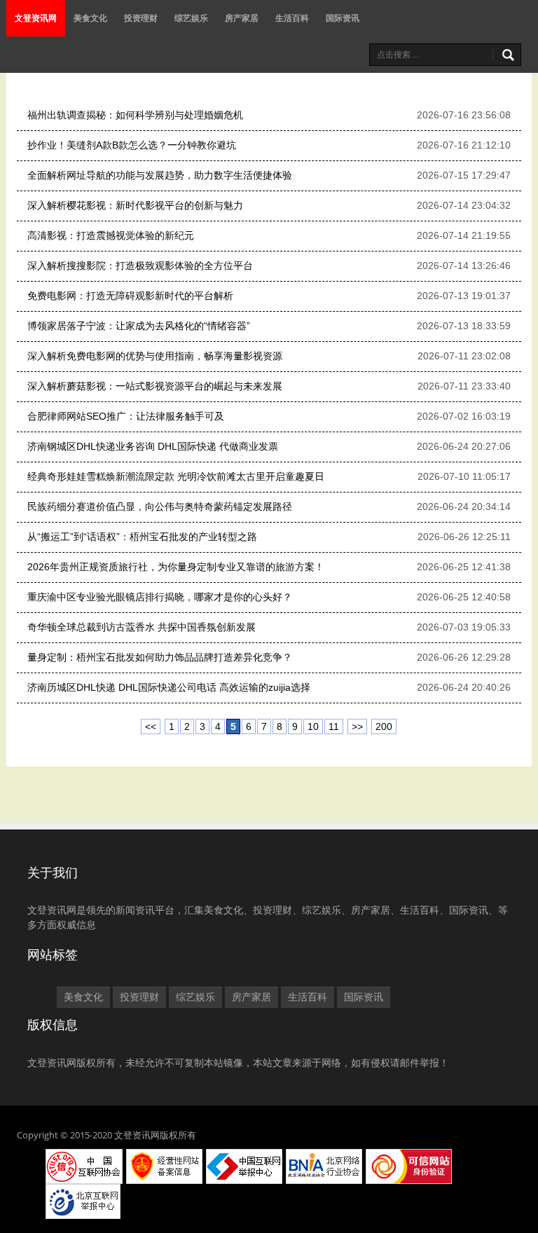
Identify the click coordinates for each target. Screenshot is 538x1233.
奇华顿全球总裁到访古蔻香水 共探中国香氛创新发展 (141, 627)
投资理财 (141, 18)
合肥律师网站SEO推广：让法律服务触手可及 (125, 416)
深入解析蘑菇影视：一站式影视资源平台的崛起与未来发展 (154, 386)
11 (334, 726)
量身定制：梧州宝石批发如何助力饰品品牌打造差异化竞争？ (159, 657)
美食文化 (90, 18)
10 (313, 726)
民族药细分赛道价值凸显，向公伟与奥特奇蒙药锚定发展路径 (159, 506)
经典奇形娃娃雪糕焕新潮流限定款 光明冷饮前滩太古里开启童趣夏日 (175, 476)
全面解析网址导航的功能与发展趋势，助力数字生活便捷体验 (159, 175)
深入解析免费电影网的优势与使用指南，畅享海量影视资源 (154, 355)
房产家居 (241, 18)
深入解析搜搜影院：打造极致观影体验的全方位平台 (140, 265)
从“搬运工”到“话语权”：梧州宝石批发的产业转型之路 (142, 536)
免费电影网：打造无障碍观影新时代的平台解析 (130, 295)
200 (383, 726)
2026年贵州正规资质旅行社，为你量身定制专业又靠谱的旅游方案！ (175, 566)
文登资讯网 (36, 18)
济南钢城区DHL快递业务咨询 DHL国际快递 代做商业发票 (152, 446)
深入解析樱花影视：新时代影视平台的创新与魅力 (135, 205)
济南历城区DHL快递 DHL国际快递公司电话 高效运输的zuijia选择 (168, 687)
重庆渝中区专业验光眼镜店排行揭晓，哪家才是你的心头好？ (159, 596)
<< (150, 726)
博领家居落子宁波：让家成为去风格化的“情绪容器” (138, 325)
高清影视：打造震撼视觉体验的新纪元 (110, 235)
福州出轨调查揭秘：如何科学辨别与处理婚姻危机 (135, 114)
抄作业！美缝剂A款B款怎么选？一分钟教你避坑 (131, 145)
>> (357, 726)
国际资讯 (342, 18)
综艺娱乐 (191, 18)
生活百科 (292, 18)
